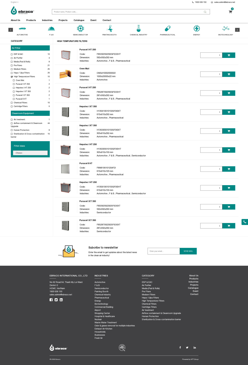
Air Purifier (17, 58)
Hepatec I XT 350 (23, 91)
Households (100, 332)
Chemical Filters (20, 103)
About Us (15, 20)
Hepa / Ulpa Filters (21, 73)
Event (93, 20)
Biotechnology (101, 304)
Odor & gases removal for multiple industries (115, 325)
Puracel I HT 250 (22, 84)
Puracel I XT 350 (22, 95)
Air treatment (19, 119)
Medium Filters (19, 69)
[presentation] (10, 30)
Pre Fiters (17, 65)
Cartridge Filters (20, 106)
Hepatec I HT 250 (23, 88)
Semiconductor (139, 155)
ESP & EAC (18, 54)
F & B (111, 61)
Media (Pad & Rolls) (21, 62)
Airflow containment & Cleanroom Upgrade (161, 313)
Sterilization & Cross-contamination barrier (161, 319)
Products (31, 20)
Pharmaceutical (123, 61)
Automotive (102, 61)
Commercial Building (104, 307)
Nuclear (98, 319)
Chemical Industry (103, 294)
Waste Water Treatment (106, 322)
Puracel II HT (21, 99)
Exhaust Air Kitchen (103, 329)
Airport (98, 310)
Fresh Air (99, 338)
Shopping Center (102, 313)
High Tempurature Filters (24, 77)
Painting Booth (101, 291)
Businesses (100, 335)
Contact (107, 20)
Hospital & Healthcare (105, 316)
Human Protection (21, 130)
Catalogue (79, 20)
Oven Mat (19, 80)
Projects (63, 20)
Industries (47, 20)
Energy (98, 301)
